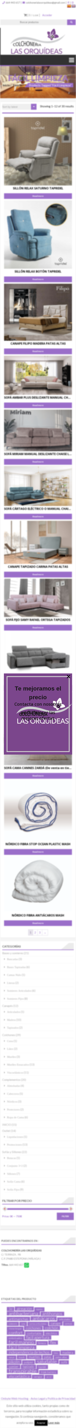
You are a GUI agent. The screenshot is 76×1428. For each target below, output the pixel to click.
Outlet (6, 1130)
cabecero (13, 1323)
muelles (34, 1357)
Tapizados (13, 1027)
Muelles (11, 1056)
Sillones (11, 1173)
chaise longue (15, 1328)
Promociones (14, 1144)
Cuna (10, 1041)
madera (67, 1352)
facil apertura (37, 1338)
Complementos (11, 1079)
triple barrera (48, 1372)
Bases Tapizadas (16, 967)
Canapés (7, 1005)
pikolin (14, 1362)
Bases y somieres (12, 953)
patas (47, 1357)
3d (10, 1309)
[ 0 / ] (33, 15)
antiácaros (43, 1318)
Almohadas (13, 1085)
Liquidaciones (15, 1136)
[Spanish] (69, 6)
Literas (11, 982)
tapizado (28, 1367)
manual (11, 1357)
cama (23, 1324)
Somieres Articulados (19, 990)
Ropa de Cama (15, 1117)
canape (56, 1323)
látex (56, 1353)
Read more (38, 196)
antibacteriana (23, 1313)
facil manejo (21, 1342)
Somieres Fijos (15, 998)
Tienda (17, 85)
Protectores (13, 1109)
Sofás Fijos (13, 1189)
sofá (64, 1362)
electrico (51, 1333)
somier (13, 1367)
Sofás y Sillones (11, 1152)
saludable (47, 1361)
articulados (64, 1319)
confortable (34, 1333)
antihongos (52, 1314)
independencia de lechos (29, 1352)
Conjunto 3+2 (15, 1165)
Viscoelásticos (15, 1072)
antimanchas (18, 1319)
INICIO (6, 1124)
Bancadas (12, 959)
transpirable (23, 1371)
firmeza (42, 1343)
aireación (24, 1309)
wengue (38, 1376)
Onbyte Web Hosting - (16, 1398)
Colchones (8, 1035)
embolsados (15, 1338)
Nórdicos (12, 1101)
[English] (74, 6)
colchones (33, 1328)
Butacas (11, 1158)
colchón (51, 1328)
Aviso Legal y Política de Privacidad (53, 1398)
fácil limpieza (21, 1347)
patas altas (61, 1357)
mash (22, 1357)
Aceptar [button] (41, 1422)
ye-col (48, 1377)
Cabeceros (13, 1093)
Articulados (13, 1011)
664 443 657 (12, 2)
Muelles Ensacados (18, 1064)
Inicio (6, 85)
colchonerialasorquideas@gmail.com (45, 2)
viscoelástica (19, 1376)
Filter (65, 1216)
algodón (39, 1309)
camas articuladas (37, 1323)
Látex (10, 1048)
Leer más (54, 1422)
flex (53, 1343)
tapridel (42, 1366)
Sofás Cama (14, 1181)
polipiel (28, 1362)
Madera (11, 1019)
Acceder (47, 15)
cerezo (68, 1323)
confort (16, 1333)
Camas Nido (14, 974)
